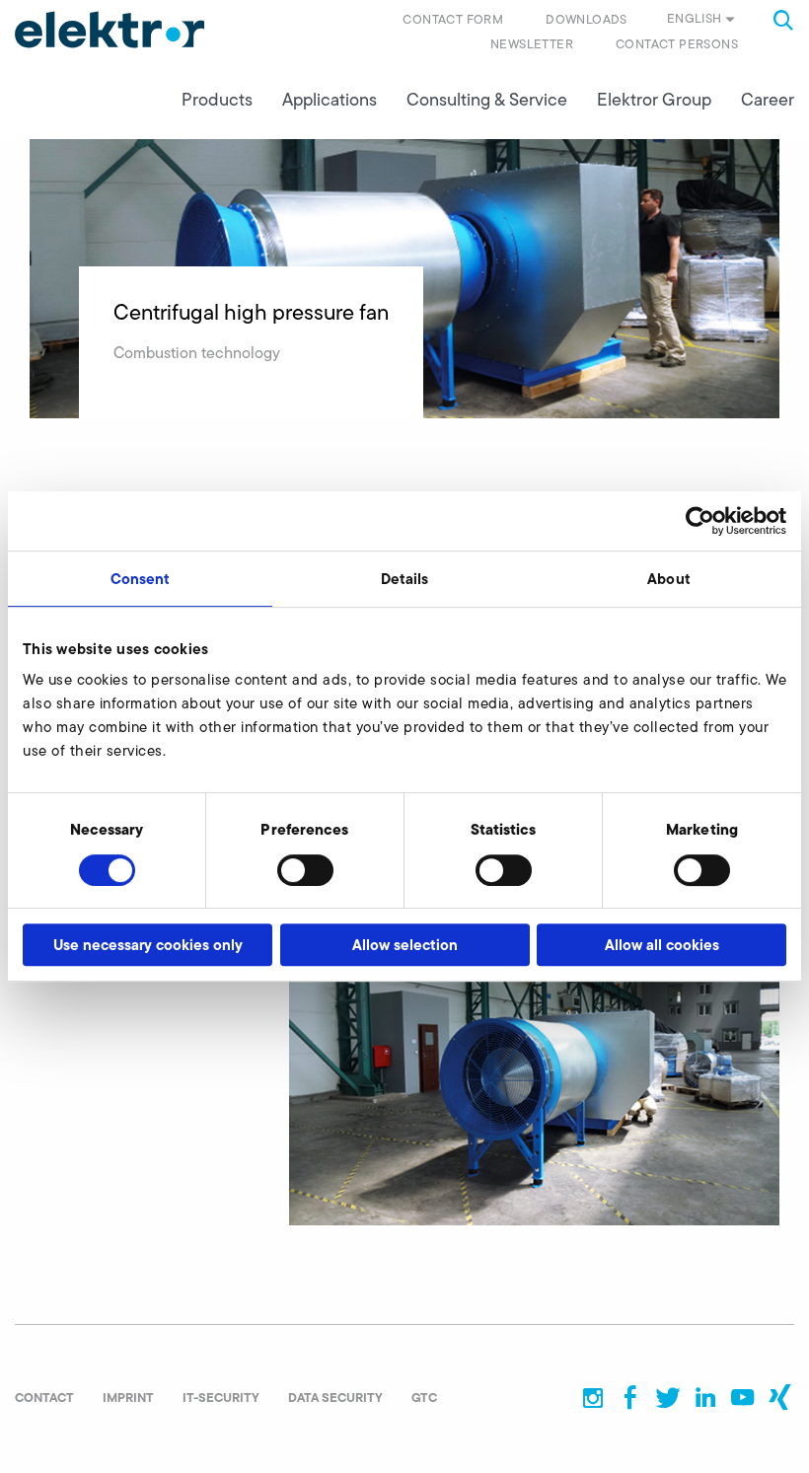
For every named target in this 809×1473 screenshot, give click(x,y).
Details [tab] (405, 578)
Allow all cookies (662, 944)
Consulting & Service (486, 99)
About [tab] (669, 578)
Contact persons (677, 44)
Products (217, 99)
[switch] (305, 870)
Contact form (453, 19)
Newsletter (531, 44)
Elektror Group (654, 99)
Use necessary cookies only (148, 944)
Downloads (586, 19)
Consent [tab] (140, 578)
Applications (329, 99)
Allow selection (405, 944)
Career (767, 99)
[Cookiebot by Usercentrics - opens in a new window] (700, 521)
